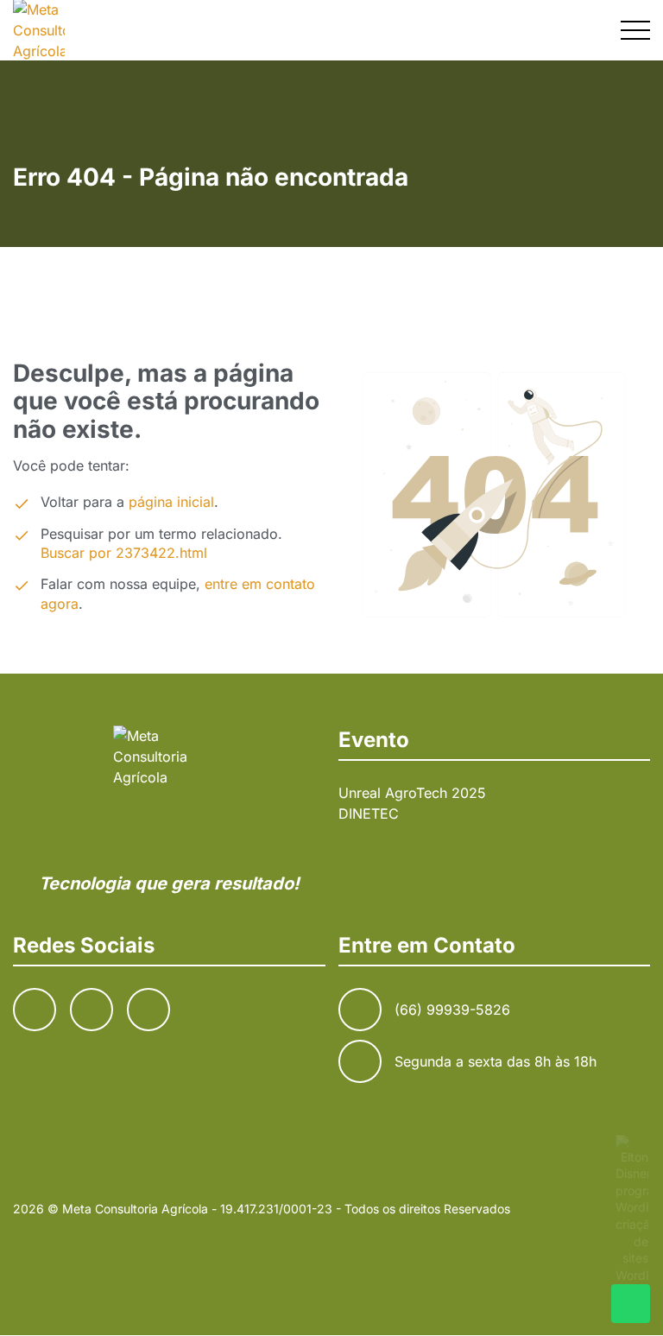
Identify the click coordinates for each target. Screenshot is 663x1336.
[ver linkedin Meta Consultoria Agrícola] (593, 29)
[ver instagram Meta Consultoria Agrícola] (551, 29)
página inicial (171, 501)
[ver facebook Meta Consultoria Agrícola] (510, 29)
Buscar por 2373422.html (124, 552)
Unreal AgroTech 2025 (412, 792)
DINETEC (368, 813)
